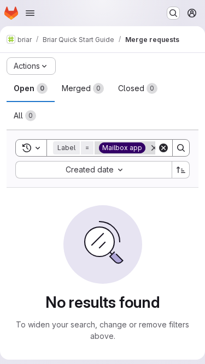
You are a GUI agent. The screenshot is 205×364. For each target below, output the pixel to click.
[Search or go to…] (173, 13)
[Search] (181, 148)
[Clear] (163, 147)
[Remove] (154, 147)
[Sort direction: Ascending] (181, 169)
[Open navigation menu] (30, 13)
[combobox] (93, 169)
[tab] (31, 88)
